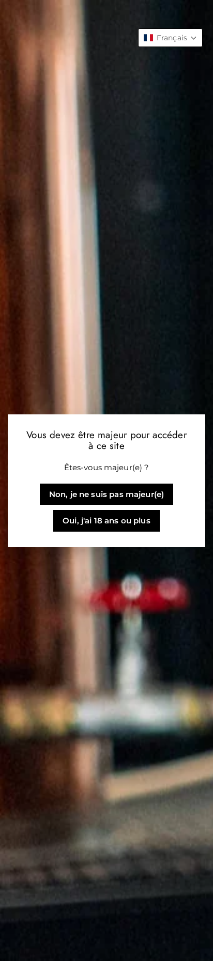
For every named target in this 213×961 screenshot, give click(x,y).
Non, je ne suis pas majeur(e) (106, 494)
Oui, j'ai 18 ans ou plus (106, 520)
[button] (170, 38)
